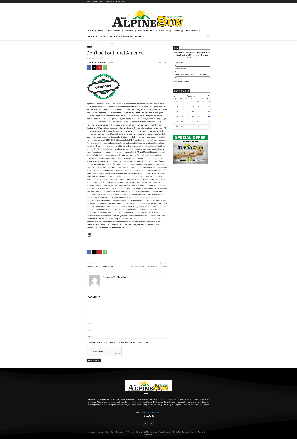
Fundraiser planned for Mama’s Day (100, 266)
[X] (209, 1)
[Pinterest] (99, 67)
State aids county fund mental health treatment (148, 266)
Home (88, 44)
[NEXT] (208, 96)
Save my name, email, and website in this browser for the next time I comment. (119, 342)
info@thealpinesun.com (153, 412)
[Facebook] (206, 1)
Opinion (95, 44)
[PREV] (175, 96)
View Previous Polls (181, 81)
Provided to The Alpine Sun (97, 62)
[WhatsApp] (105, 67)
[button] (207, 36)
